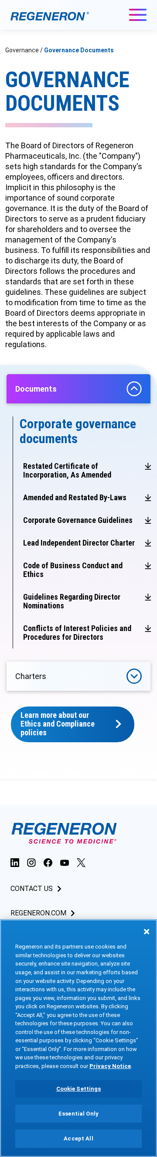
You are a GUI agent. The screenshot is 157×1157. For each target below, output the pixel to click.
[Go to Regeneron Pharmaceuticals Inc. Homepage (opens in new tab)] (64, 833)
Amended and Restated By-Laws (74, 497)
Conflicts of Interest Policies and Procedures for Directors (77, 633)
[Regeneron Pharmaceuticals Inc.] (49, 15)
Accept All (78, 1138)
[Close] (146, 931)
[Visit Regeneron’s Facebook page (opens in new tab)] (48, 862)
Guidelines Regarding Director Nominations (71, 601)
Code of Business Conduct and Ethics (73, 570)
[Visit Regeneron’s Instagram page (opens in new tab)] (31, 862)
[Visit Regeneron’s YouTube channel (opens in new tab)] (64, 862)
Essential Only (78, 1113)
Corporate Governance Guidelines (78, 520)
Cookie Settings (78, 1088)
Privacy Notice (110, 1066)
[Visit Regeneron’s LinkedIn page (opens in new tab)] (15, 862)
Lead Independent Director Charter (79, 542)
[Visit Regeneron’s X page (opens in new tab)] (81, 862)
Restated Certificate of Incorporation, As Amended (67, 470)
